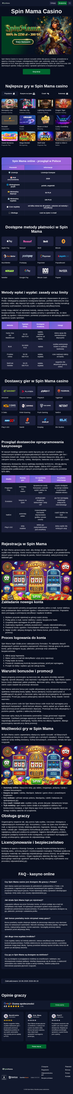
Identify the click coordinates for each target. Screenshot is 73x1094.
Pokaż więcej (36, 1046)
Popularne (8, 93)
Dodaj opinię (59, 1005)
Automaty (61, 93)
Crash (44, 93)
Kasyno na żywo (26, 93)
